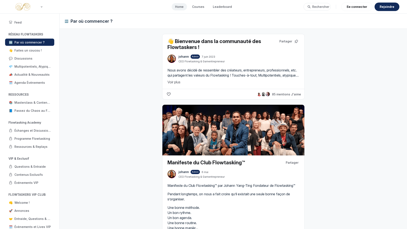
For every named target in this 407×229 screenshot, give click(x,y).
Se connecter (357, 6)
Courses (198, 6)
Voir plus (173, 82)
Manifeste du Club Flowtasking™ (206, 162)
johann (183, 56)
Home (179, 6)
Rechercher (320, 6)
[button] (29, 42)
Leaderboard (222, 6)
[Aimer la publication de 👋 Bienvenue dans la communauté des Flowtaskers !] (169, 94)
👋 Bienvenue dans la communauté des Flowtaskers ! (214, 44)
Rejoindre (387, 6)
